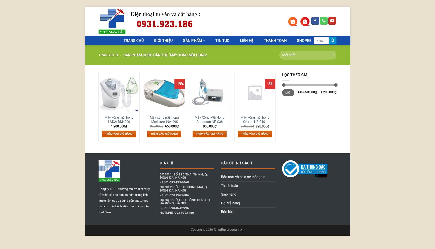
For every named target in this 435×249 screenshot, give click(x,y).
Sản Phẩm (192, 40)
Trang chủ (108, 55)
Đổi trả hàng (230, 203)
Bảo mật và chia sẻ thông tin (243, 177)
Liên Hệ (247, 40)
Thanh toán (229, 186)
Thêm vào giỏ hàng (119, 133)
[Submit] (332, 40)
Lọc (288, 92)
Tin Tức (222, 40)
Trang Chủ (134, 40)
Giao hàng (228, 194)
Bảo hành (228, 212)
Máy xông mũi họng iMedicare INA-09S (164, 120)
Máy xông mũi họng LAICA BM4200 (119, 120)
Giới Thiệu (163, 40)
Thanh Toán (275, 40)
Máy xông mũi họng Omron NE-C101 (255, 120)
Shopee (304, 40)
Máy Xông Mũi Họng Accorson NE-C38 (209, 120)
